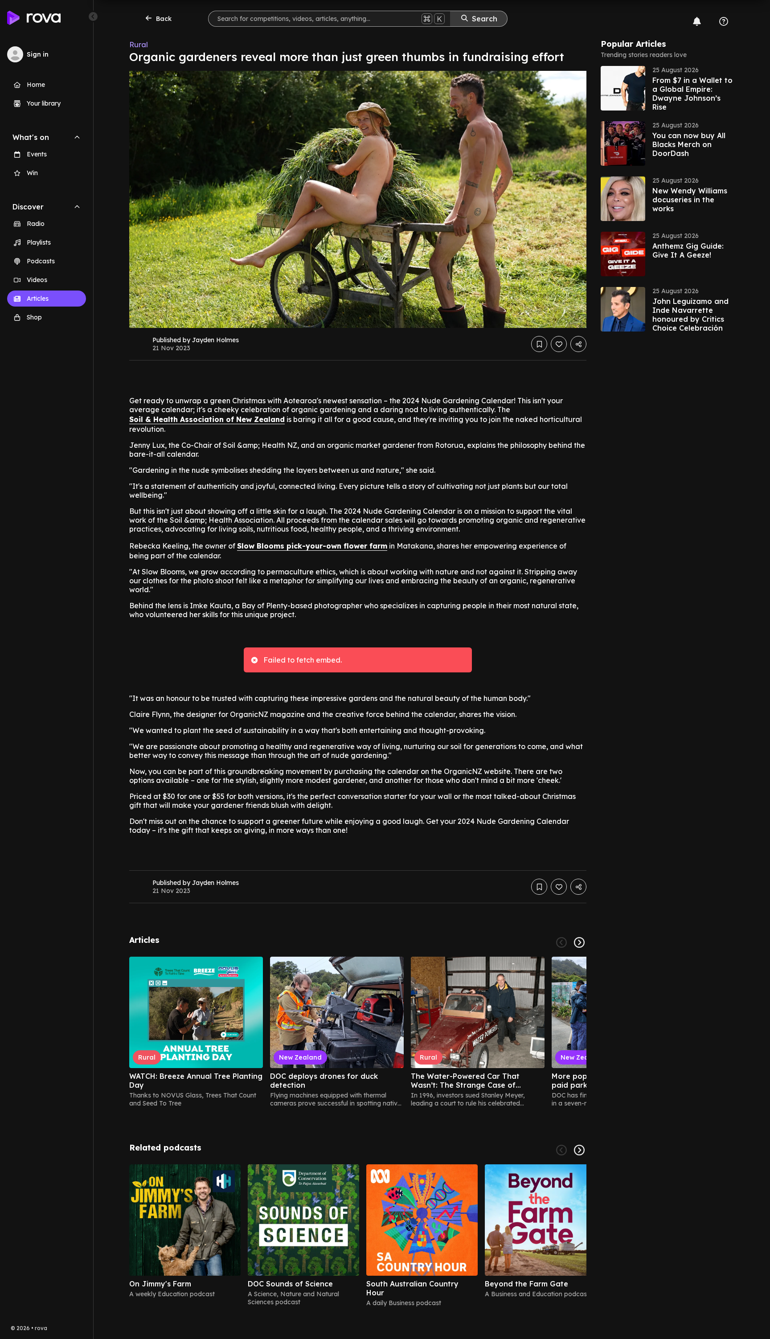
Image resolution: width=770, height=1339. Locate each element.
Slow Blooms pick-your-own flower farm (312, 545)
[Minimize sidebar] (93, 16)
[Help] (723, 21)
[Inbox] (697, 21)
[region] (357, 1032)
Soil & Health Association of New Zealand (207, 419)
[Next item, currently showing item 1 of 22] (579, 942)
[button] (667, 88)
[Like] (559, 344)
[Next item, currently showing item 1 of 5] (579, 1150)
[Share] (578, 344)
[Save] (539, 344)
